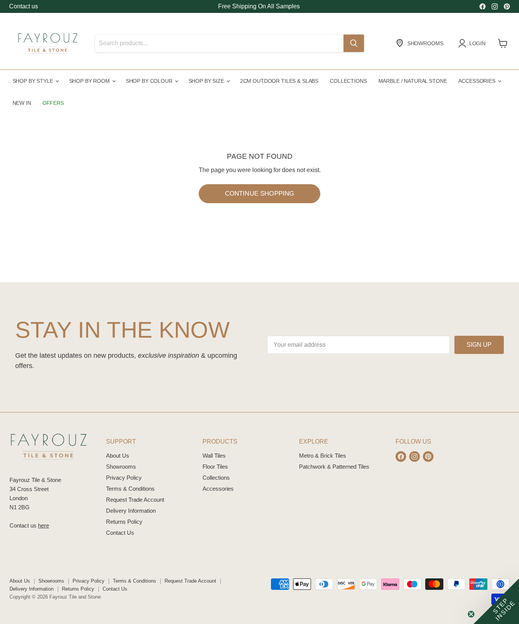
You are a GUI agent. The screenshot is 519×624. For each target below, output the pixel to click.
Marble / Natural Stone (412, 81)
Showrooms (121, 466)
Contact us (23, 6)
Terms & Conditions (130, 488)
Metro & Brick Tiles (322, 455)
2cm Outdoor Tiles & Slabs (279, 81)
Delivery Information (131, 510)
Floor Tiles (215, 466)
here (43, 525)
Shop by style (34, 81)
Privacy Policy (124, 477)
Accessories (477, 81)
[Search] (353, 43)
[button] (496, 601)
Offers (53, 103)
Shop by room (90, 81)
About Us (117, 455)
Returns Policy (124, 521)
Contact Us (120, 532)
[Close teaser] (471, 614)
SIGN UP (479, 344)
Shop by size (207, 81)
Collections (348, 81)
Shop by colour (150, 81)
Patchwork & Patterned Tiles (334, 466)
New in (22, 103)
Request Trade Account (135, 499)
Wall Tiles (214, 455)
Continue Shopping (259, 193)
